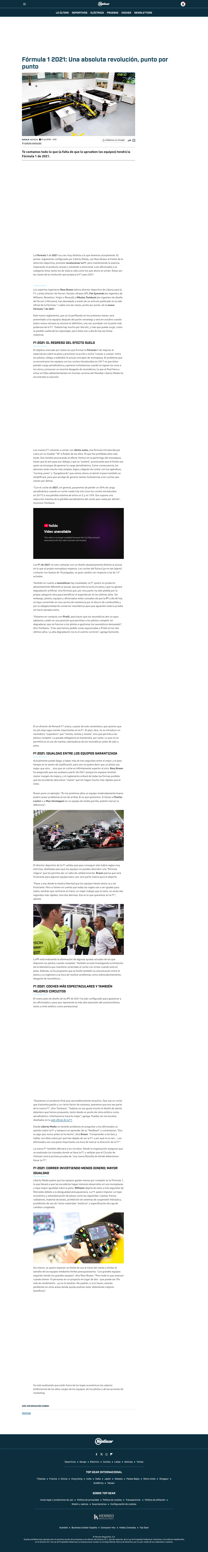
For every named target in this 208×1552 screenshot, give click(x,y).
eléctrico (97, 12)
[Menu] (24, 4)
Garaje (25, 139)
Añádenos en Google (115, 140)
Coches (126, 12)
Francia (53, 1478)
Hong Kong (76, 1478)
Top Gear (144, 1527)
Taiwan (110, 1482)
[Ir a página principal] (104, 4)
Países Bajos (133, 1478)
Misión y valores (80, 1504)
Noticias (26, 1413)
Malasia (119, 1478)
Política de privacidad (88, 1499)
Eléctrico (94, 1461)
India (89, 1478)
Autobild (63, 1527)
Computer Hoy (108, 1527)
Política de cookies (112, 1499)
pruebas (112, 12)
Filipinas (41, 1478)
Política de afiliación (155, 1499)
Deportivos (79, 12)
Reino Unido (149, 1478)
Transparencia (133, 1499)
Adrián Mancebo (32, 143)
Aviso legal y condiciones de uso (56, 1499)
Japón (107, 1478)
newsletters (143, 12)
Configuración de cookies (123, 1504)
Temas (140, 1461)
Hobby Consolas (127, 1527)
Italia (98, 1478)
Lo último (62, 12)
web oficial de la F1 (61, 1120)
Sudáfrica (99, 1482)
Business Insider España (84, 1527)
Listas (117, 1461)
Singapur (164, 1478)
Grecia (64, 1478)
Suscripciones (99, 1504)
